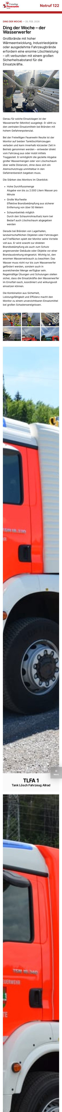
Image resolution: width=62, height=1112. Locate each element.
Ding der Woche (12, 21)
